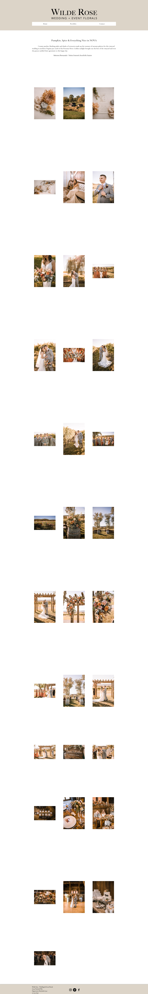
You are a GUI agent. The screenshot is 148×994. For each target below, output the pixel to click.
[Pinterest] (74, 990)
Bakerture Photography (60, 55)
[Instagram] (70, 990)
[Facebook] (79, 990)
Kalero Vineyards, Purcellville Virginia (80, 55)
